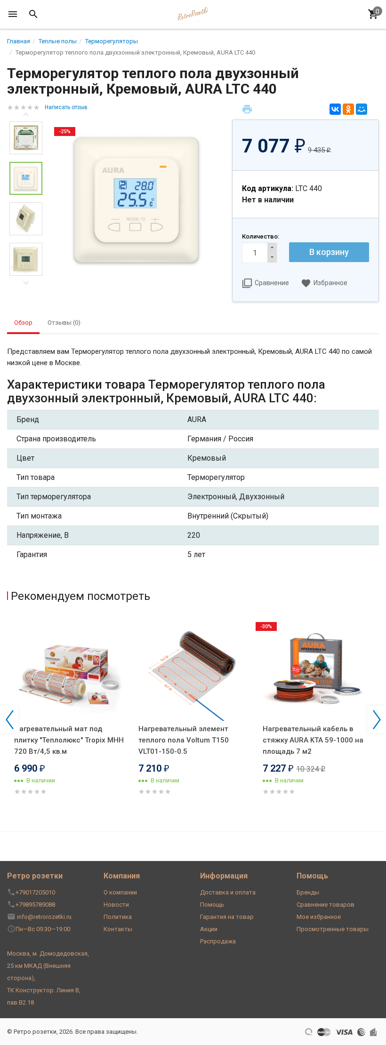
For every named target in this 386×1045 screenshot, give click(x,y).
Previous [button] (26, 114)
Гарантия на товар (227, 916)
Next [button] (26, 282)
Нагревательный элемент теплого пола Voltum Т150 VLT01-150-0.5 (183, 740)
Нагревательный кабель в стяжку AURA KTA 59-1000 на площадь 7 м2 (313, 740)
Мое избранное (319, 916)
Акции (208, 929)
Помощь (212, 904)
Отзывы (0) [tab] (64, 322)
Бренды (308, 892)
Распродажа (218, 941)
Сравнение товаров (325, 904)
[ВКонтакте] (335, 109)
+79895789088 (35, 904)
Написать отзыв (66, 107)
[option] (137, 198)
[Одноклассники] (348, 109)
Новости (116, 904)
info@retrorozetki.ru (44, 916)
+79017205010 (35, 892)
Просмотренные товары (333, 929)
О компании (120, 892)
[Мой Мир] (361, 109)
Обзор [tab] (23, 322)
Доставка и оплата (228, 892)
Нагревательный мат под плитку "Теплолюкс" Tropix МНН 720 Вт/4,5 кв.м (69, 740)
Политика (118, 916)
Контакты (118, 929)
